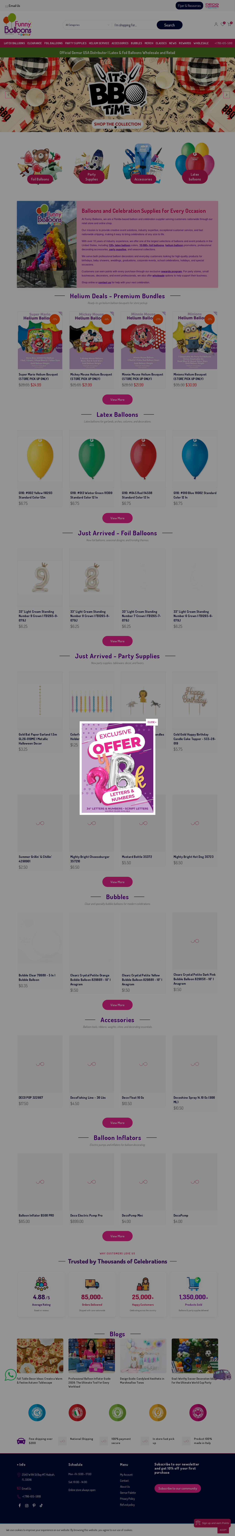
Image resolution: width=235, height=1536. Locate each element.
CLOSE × (152, 722)
